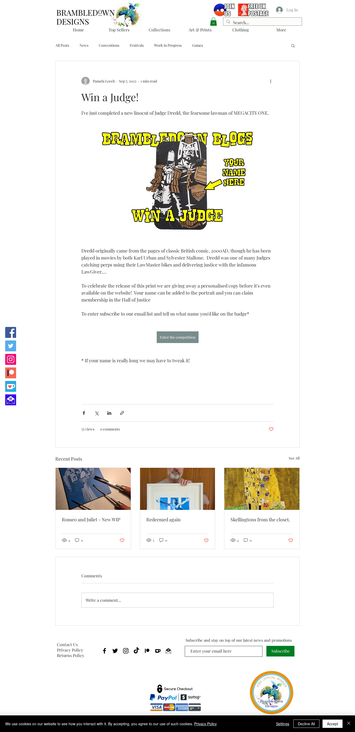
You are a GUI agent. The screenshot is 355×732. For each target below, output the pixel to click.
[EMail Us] (10, 399)
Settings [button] (282, 723)
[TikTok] (136, 650)
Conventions (109, 45)
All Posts (62, 45)
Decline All (306, 723)
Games (197, 45)
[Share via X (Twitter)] (96, 413)
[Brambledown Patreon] (10, 372)
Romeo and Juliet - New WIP (91, 519)
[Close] (349, 724)
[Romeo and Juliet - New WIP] (93, 489)
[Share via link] (122, 413)
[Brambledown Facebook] (10, 332)
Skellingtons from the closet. (260, 519)
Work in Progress (168, 45)
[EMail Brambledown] (168, 650)
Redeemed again (163, 519)
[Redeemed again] (177, 489)
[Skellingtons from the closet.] (261, 489)
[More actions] (270, 81)
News (84, 45)
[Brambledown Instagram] (10, 359)
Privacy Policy (70, 650)
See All (294, 458)
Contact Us (67, 644)
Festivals (137, 45)
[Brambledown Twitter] (10, 345)
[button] (213, 21)
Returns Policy (70, 655)
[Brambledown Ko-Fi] (10, 386)
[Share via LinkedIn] (109, 413)
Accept (332, 723)
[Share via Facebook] (83, 413)
